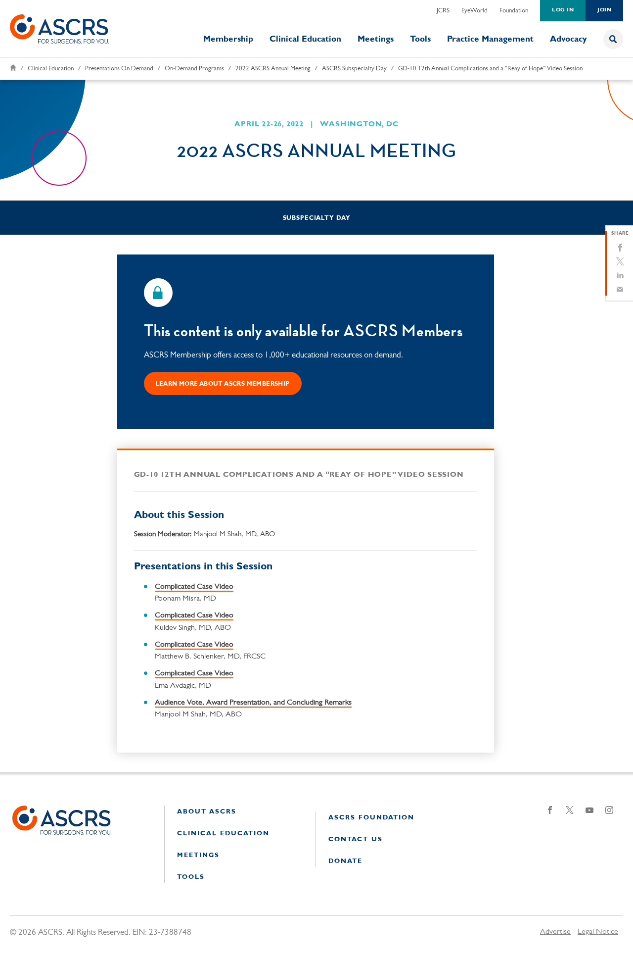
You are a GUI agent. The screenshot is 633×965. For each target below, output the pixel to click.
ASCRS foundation (371, 817)
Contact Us (355, 839)
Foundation (513, 10)
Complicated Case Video (194, 587)
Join (604, 10)
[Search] (613, 39)
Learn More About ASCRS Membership (223, 384)
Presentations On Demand (119, 68)
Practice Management (490, 39)
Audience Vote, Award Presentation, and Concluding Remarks (253, 703)
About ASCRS (206, 812)
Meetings (376, 39)
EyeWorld (474, 10)
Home (13, 67)
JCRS (443, 10)
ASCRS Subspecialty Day (354, 68)
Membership (228, 39)
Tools (420, 39)
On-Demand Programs (194, 68)
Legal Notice (598, 932)
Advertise (555, 932)
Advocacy (568, 39)
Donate (345, 861)
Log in (563, 10)
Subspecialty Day (317, 218)
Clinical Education (305, 39)
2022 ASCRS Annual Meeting (273, 68)
